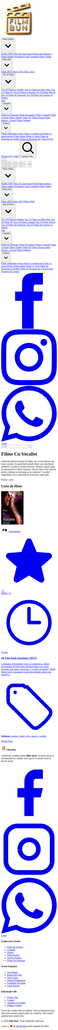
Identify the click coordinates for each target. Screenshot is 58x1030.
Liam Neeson (13, 985)
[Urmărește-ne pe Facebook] (29, 328)
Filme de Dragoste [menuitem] (9, 115)
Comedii (11, 949)
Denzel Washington (16, 980)
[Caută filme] (2, 159)
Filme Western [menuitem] (23, 120)
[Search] (30, 446)
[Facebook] (29, 820)
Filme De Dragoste (16, 960)
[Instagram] (29, 876)
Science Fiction (14, 958)
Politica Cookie (14, 1005)
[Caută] (30, 162)
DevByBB (21, 1026)
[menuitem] (4, 54)
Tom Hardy (12, 972)
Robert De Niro (14, 975)
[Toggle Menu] (5, 159)
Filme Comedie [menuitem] (43, 115)
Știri (3, 230)
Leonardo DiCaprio (16, 983)
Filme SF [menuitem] (27, 117)
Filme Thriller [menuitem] (15, 117)
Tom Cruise (12, 977)
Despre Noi (12, 997)
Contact (15, 156)
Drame (10, 952)
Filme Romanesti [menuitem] (27, 115)
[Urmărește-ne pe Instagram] (29, 384)
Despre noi (6, 156)
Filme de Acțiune (15, 947)
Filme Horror (13, 955)
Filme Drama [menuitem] (38, 117)
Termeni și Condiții (16, 1002)
